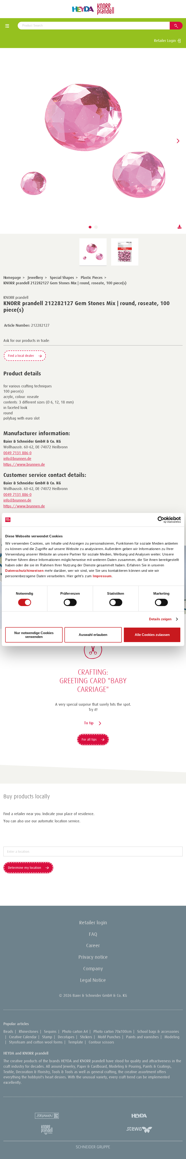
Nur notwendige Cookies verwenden (34, 635)
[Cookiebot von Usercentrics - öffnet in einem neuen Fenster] (161, 519)
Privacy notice (93, 957)
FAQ (93, 934)
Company (93, 968)
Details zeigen (160, 619)
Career (93, 945)
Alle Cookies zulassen (152, 635)
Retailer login (93, 922)
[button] (90, 227)
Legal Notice (93, 980)
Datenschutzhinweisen (24, 570)
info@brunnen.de (17, 458)
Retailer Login (165, 40)
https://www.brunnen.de (24, 464)
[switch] (70, 602)
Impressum (102, 576)
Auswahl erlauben (93, 635)
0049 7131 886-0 (17, 453)
